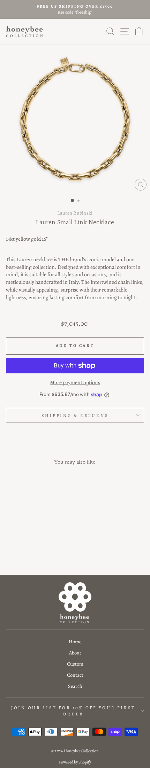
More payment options (75, 382)
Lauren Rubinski (74, 213)
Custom (75, 663)
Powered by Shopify (75, 762)
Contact (75, 675)
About (75, 652)
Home (75, 641)
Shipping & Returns (75, 415)
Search (75, 686)
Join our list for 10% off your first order (73, 711)
